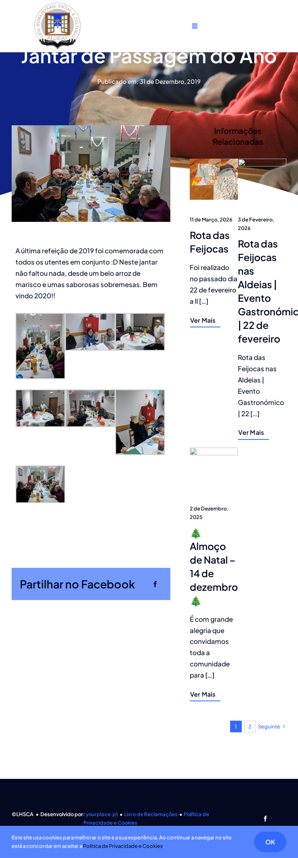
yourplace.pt (102, 814)
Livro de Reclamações (151, 814)
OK (270, 842)
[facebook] (265, 819)
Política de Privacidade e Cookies (123, 846)
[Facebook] (155, 584)
